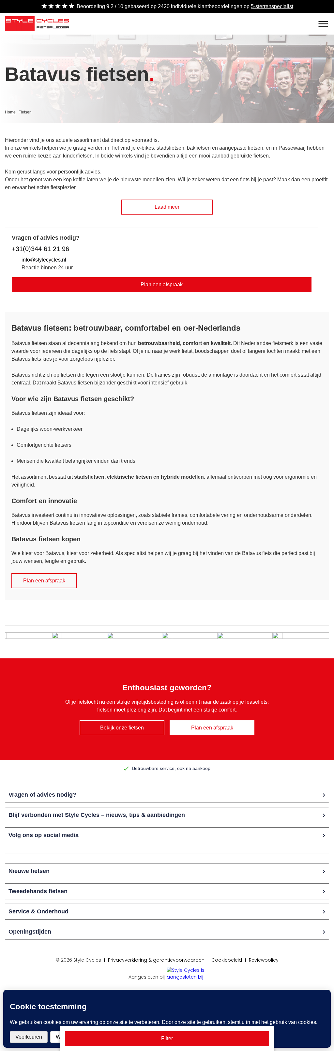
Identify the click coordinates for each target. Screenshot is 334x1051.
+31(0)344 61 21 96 (40, 248)
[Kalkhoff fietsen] (139, 642)
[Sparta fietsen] (194, 642)
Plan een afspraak (162, 284)
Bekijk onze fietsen (122, 727)
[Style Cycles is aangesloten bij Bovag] (186, 974)
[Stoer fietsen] (249, 642)
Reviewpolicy (264, 960)
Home (10, 112)
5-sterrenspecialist (272, 6)
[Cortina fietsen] (84, 642)
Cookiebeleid (226, 960)
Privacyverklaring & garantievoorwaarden (156, 960)
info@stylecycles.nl (44, 260)
